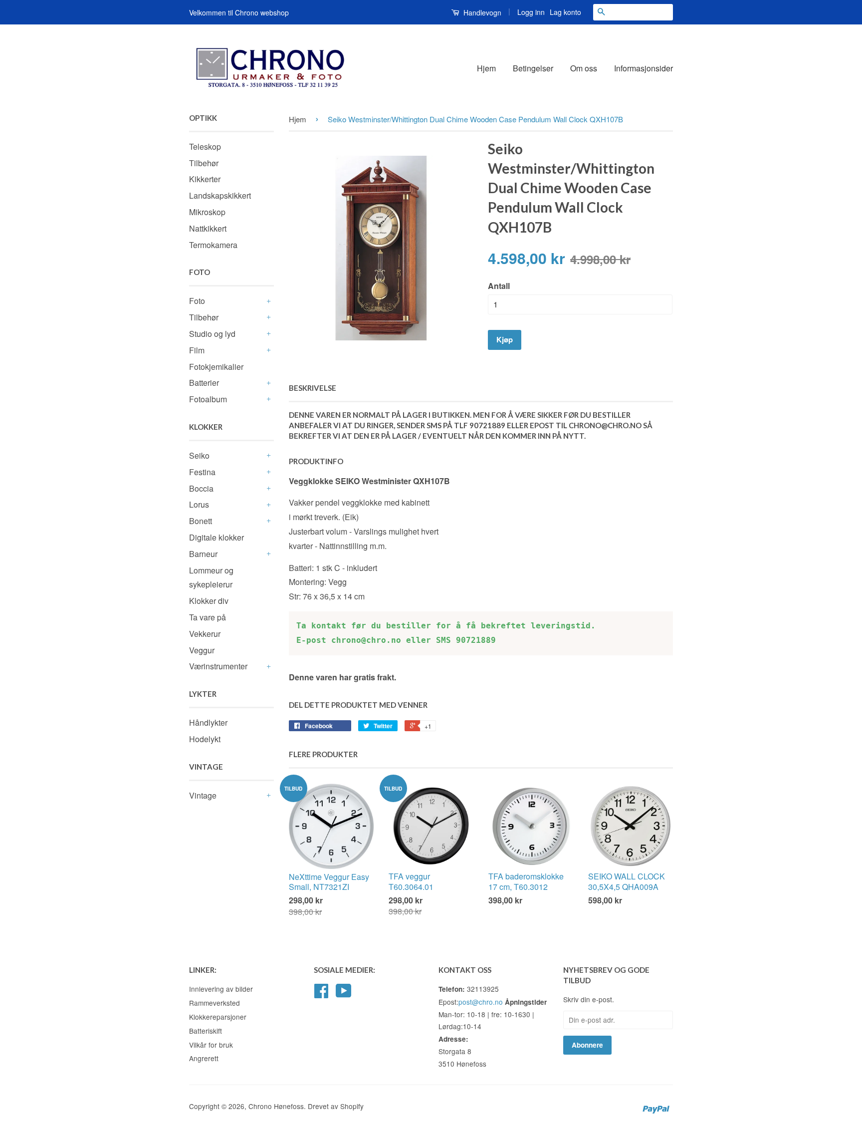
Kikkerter (204, 179)
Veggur (202, 650)
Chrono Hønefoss (276, 1106)
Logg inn (531, 12)
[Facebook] (321, 994)
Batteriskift (205, 1031)
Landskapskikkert (220, 195)
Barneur (203, 554)
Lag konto (565, 12)
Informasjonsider (643, 68)
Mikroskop (207, 212)
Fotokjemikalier (216, 366)
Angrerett (203, 1058)
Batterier (204, 382)
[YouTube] (344, 994)
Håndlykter (208, 722)
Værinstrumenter (218, 666)
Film (197, 350)
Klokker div (208, 600)
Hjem (486, 68)
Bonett (200, 521)
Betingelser (533, 68)
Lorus (199, 504)
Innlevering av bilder (221, 989)
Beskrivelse (312, 387)
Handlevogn (481, 12)
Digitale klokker (216, 537)
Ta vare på (207, 617)
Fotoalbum (208, 399)
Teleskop (205, 146)
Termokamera (213, 245)
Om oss (583, 68)
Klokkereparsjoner (217, 1017)
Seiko (199, 455)
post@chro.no (480, 1002)
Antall (499, 285)
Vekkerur (204, 633)
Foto (197, 300)
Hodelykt (204, 739)
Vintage (202, 795)
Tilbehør (203, 163)
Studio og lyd (212, 333)
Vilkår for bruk (211, 1045)
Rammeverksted (214, 1003)
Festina (202, 472)
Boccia (201, 488)
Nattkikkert (207, 228)
